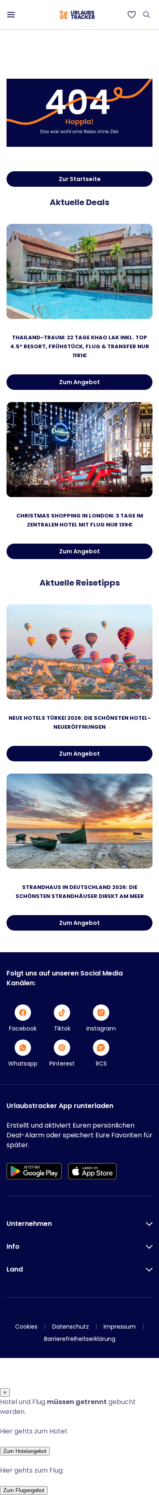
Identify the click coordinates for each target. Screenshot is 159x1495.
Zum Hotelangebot (24, 1451)
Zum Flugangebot (23, 1490)
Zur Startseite (80, 179)
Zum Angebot (79, 382)
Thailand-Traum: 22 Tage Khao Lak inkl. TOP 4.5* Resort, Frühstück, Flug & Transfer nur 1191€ (79, 346)
